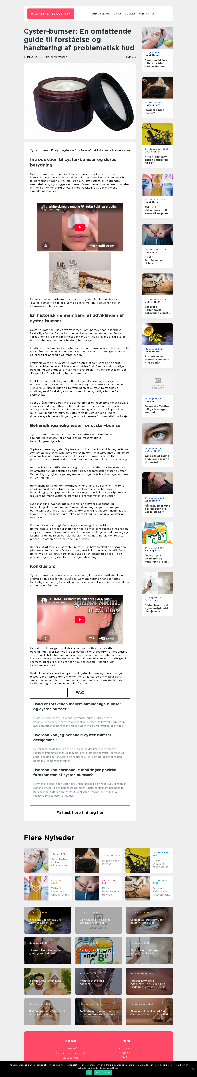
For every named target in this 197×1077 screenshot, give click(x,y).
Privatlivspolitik (103, 1072)
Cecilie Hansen (152, 152)
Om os (118, 13)
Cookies (130, 13)
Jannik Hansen (152, 55)
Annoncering (101, 13)
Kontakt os (147, 13)
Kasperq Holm (152, 105)
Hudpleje (130, 56)
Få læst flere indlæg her (80, 812)
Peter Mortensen (56, 56)
